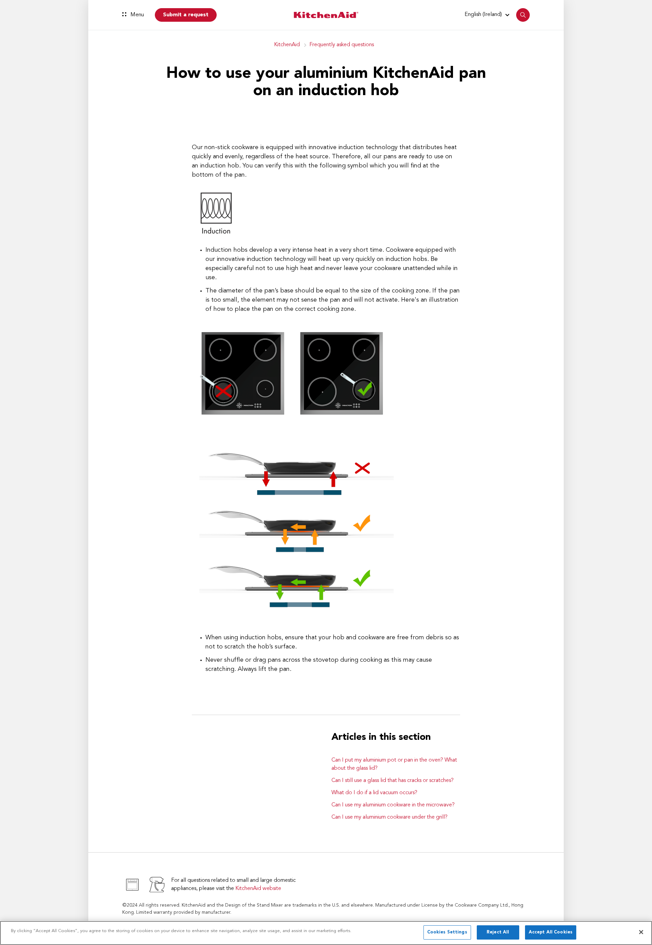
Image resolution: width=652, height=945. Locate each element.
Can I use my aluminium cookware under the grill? (389, 817)
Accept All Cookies (551, 932)
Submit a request (186, 15)
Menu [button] (136, 15)
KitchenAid (287, 45)
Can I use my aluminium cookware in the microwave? (393, 805)
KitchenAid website (258, 888)
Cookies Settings (447, 932)
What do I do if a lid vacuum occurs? (374, 793)
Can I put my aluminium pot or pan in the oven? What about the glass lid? (394, 764)
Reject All (498, 932)
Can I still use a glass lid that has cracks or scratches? (392, 780)
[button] (488, 14)
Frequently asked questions (341, 45)
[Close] (641, 932)
